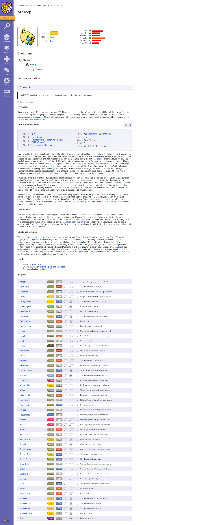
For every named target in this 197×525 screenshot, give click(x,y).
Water (50, 415)
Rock (50, 405)
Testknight (61, 267)
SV (62, 5)
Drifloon (91, 197)
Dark (51, 346)
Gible (26, 239)
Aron (106, 249)
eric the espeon (46, 267)
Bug (51, 459)
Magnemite (49, 117)
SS (58, 5)
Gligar (53, 168)
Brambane (30, 102)
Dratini (119, 182)
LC (51, 41)
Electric (54, 33)
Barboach (44, 239)
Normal (51, 282)
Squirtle (57, 201)
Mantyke (48, 185)
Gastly (110, 197)
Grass (50, 306)
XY (49, 5)
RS (35, 5)
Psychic (51, 380)
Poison (51, 518)
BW (44, 5)
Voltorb (79, 244)
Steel (51, 375)
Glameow (99, 159)
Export (128, 125)
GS (30, 5)
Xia (43, 269)
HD (50, 269)
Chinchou (108, 166)
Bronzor (36, 117)
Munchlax (119, 247)
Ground (51, 439)
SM (53, 5)
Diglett (20, 239)
